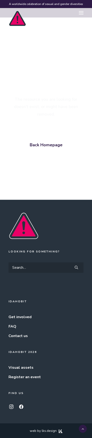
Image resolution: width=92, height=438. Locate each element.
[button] (81, 12)
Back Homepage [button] (46, 145)
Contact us (18, 335)
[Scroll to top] (83, 428)
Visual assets (20, 367)
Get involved (20, 317)
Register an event (24, 377)
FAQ (12, 326)
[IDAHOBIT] (17, 13)
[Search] (46, 267)
